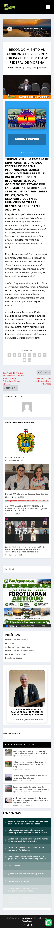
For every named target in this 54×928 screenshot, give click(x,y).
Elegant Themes (25, 918)
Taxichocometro (36, 792)
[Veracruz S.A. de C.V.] (27, 441)
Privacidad (9, 643)
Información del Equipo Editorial (19, 650)
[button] (48, 922)
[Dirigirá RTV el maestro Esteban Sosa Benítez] (27, 477)
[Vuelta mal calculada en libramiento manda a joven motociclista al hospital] (8, 752)
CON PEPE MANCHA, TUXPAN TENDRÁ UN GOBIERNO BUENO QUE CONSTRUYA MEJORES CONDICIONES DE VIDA (26, 508)
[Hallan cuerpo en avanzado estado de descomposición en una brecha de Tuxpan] (8, 764)
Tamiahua (27, 780)
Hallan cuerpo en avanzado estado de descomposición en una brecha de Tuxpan (29, 764)
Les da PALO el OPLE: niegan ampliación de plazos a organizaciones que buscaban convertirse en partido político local (25, 549)
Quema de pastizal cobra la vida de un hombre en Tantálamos (30, 776)
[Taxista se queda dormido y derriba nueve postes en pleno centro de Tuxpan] (8, 788)
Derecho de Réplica (13, 658)
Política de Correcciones (15, 654)
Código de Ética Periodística (17, 647)
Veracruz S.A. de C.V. (14, 457)
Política (42, 67)
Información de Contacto (16, 639)
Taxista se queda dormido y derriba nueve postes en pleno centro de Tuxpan (31, 788)
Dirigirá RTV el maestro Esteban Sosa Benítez (26, 494)
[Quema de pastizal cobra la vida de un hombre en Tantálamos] (8, 777)
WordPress (27, 921)
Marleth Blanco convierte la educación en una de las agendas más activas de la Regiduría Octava (30, 800)
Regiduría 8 (28, 805)
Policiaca (27, 756)
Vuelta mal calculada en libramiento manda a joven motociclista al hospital (30, 752)
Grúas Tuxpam (27, 139)
